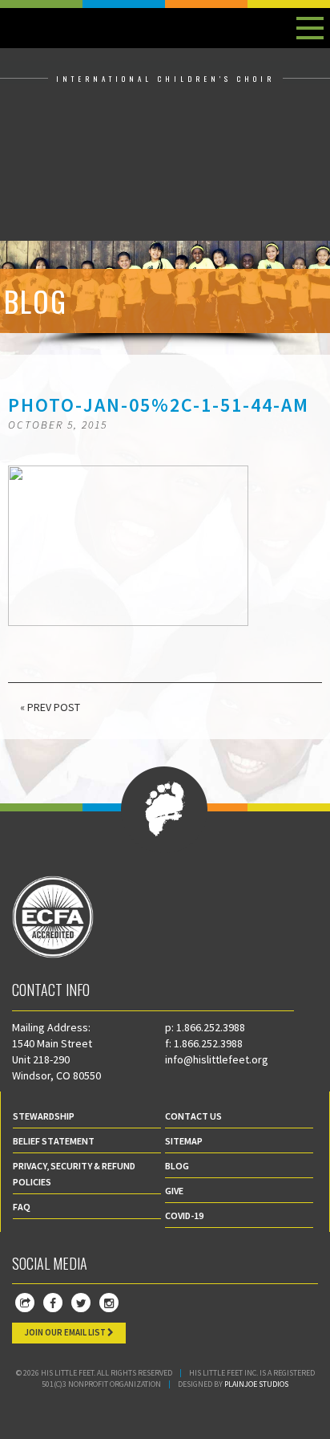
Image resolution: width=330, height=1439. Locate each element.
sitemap (184, 1141)
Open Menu (310, 28)
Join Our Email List (65, 1332)
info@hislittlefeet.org (216, 1059)
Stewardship (43, 1116)
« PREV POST (50, 707)
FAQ (21, 1207)
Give (174, 1191)
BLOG (177, 1166)
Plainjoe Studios (256, 1384)
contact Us (193, 1116)
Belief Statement (54, 1141)
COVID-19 (184, 1215)
